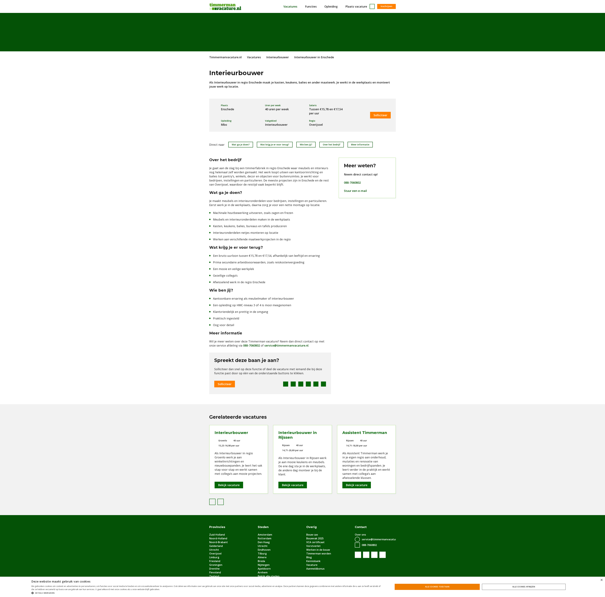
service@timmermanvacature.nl (286, 345)
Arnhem (263, 572)
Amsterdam (265, 534)
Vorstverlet (313, 546)
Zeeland (214, 576)
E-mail (323, 384)
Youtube (366, 555)
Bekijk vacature (229, 485)
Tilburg (262, 553)
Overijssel (215, 553)
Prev (215, 501)
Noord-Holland (218, 538)
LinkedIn (300, 384)
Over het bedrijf (331, 144)
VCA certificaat (315, 542)
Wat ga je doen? (241, 144)
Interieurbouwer (277, 57)
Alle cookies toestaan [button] (437, 586)
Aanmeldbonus (315, 568)
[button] (207, 593)
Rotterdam (264, 538)
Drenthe (214, 568)
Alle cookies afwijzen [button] (523, 586)
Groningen (215, 565)
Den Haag (264, 542)
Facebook (285, 384)
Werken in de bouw (318, 549)
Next (223, 501)
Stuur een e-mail (355, 191)
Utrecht (214, 549)
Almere (262, 557)
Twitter (293, 384)
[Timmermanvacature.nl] (225, 6)
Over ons (360, 534)
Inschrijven (386, 6)
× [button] (601, 580)
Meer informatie (360, 144)
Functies (311, 6)
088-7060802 (251, 345)
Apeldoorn (264, 568)
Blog (309, 557)
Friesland (214, 561)
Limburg (214, 557)
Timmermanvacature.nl (225, 57)
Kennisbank (313, 561)
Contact (361, 527)
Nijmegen (264, 565)
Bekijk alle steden (268, 576)
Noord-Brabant (218, 542)
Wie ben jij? (306, 144)
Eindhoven (264, 549)
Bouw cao (312, 534)
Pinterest (308, 384)
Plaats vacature (356, 6)
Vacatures (290, 6)
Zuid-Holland (217, 534)
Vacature (311, 565)
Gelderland (216, 546)
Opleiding (331, 6)
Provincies (217, 527)
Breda (261, 561)
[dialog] (302, 587)
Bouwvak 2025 (315, 538)
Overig (311, 527)
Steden (263, 527)
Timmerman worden (318, 553)
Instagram (382, 555)
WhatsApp (315, 384)
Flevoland (215, 572)
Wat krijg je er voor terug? (274, 144)
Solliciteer (380, 115)
